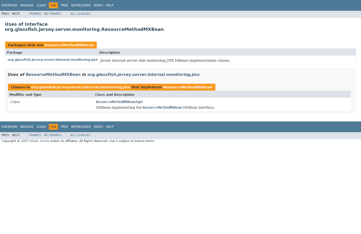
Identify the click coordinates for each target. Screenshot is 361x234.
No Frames (52, 13)
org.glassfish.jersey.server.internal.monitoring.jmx (53, 59)
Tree (64, 5)
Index (98, 5)
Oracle (44, 141)
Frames (35, 13)
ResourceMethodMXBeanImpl (119, 102)
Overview (9, 5)
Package (27, 5)
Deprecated (81, 5)
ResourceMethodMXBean (69, 45)
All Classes (80, 13)
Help (109, 5)
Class (41, 5)
